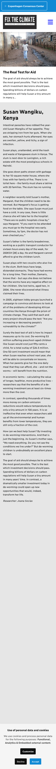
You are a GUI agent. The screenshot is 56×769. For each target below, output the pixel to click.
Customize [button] (28, 751)
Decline (20, 761)
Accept (35, 761)
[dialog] (28, 746)
